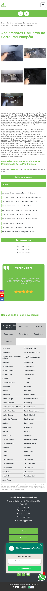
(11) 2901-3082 (24, 249)
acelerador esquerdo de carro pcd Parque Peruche (19, 219)
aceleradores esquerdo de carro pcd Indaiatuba (18, 232)
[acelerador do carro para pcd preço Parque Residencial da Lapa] (12, 76)
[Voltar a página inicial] (3, 5)
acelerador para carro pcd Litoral (13, 223)
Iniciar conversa (24, 568)
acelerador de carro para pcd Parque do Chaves (18, 193)
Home (23, 531)
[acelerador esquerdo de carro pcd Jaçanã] (12, 99)
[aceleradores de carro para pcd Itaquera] (12, 53)
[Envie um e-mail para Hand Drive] (26, 13)
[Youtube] (28, 574)
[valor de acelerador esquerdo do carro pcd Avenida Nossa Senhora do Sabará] (35, 76)
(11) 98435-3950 (24, 252)
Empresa (23, 538)
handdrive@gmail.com (24, 521)
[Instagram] (19, 574)
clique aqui (26, 169)
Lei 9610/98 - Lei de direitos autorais (13, 489)
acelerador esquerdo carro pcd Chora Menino (17, 206)
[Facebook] (23, 574)
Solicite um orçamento (23, 177)
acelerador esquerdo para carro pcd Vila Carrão (18, 214)
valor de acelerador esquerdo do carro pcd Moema (19, 210)
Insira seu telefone (24, 556)
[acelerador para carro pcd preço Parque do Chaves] (35, 53)
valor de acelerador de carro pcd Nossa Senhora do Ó (20, 202)
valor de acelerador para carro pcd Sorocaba (17, 227)
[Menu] (43, 5)
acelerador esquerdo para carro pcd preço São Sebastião (21, 197)
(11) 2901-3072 (14, 169)
